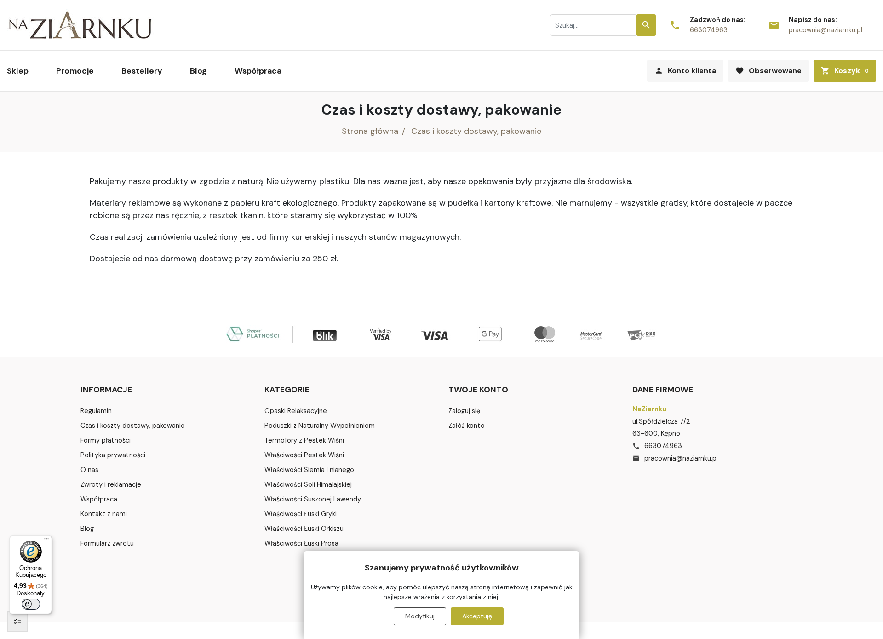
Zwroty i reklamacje (110, 484)
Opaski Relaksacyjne (295, 411)
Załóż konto (466, 425)
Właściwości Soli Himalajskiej (308, 484)
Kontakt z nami (103, 514)
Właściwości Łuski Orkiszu (304, 528)
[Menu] (46, 541)
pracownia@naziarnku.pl (825, 30)
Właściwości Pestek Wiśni (304, 455)
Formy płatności (105, 440)
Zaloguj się (464, 411)
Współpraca (98, 499)
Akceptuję (477, 616)
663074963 (709, 30)
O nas (89, 470)
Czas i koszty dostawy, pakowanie (132, 425)
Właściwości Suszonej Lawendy (312, 499)
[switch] (31, 604)
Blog (87, 528)
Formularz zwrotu (107, 543)
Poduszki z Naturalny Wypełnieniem (319, 425)
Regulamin (96, 411)
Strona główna (370, 131)
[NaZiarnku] (80, 25)
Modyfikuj (420, 616)
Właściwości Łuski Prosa (301, 543)
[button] (845, 71)
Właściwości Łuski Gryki (300, 514)
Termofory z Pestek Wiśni (304, 440)
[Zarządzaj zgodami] (17, 621)
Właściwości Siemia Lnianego (309, 470)
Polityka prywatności (112, 455)
